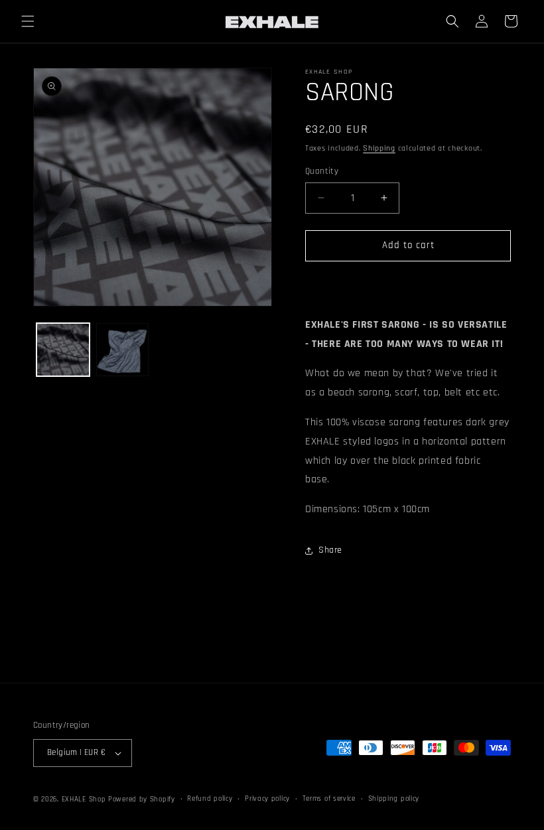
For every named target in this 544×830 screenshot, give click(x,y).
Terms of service (329, 798)
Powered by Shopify (141, 799)
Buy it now (408, 283)
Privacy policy (267, 798)
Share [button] (330, 550)
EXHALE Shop (84, 799)
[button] (27, 21)
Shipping (379, 148)
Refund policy (209, 798)
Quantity (321, 171)
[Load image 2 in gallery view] (122, 349)
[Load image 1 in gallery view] (63, 349)
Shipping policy (394, 798)
